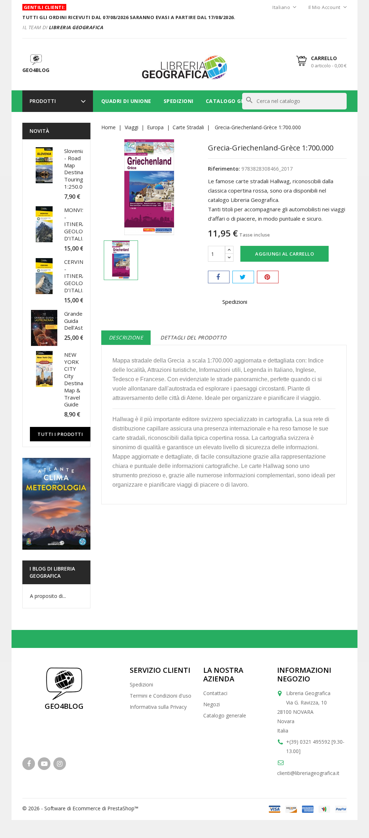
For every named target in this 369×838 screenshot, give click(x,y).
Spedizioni (179, 101)
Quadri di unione (126, 101)
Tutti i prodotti (60, 434)
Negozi (211, 704)
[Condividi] (218, 277)
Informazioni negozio (304, 674)
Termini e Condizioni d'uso (160, 695)
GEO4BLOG (64, 706)
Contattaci (215, 693)
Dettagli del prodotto (193, 337)
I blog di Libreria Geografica (52, 572)
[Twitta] (243, 277)
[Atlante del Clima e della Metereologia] (56, 504)
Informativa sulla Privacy (158, 706)
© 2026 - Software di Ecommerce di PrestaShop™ (80, 808)
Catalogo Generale (235, 101)
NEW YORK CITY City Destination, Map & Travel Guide (79, 379)
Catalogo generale (224, 715)
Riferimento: (224, 168)
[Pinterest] (267, 277)
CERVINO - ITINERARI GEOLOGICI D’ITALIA (79, 276)
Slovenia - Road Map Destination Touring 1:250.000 (78, 168)
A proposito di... (48, 596)
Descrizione (126, 337)
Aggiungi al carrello (284, 254)
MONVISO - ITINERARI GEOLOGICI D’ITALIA (79, 224)
